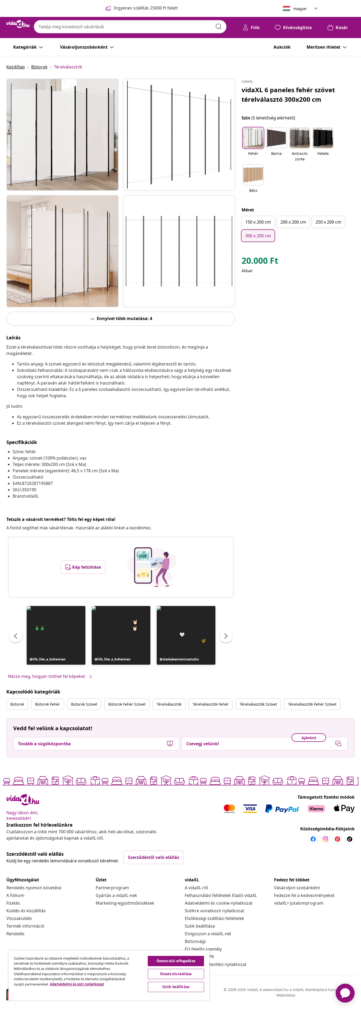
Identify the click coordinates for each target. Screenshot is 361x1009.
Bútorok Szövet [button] (84, 704)
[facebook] (313, 839)
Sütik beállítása (200, 926)
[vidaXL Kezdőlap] (18, 24)
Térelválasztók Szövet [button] (258, 704)
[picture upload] (152, 567)
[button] (56, 635)
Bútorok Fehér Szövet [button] (127, 704)
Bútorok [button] (17, 704)
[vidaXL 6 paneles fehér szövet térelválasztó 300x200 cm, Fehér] (62, 134)
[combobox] (130, 26)
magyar (300, 8)
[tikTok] (349, 839)
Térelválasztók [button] (169, 704)
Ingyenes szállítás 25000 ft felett (146, 8)
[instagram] (325, 839)
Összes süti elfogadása (175, 961)
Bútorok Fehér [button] (47, 704)
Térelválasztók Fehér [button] (211, 704)
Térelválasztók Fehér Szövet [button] (312, 704)
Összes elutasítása (176, 973)
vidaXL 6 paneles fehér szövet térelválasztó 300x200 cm (288, 94)
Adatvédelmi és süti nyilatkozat (77, 984)
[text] (260, 262)
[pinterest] (337, 839)
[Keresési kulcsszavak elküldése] (218, 26)
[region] (108, 975)
